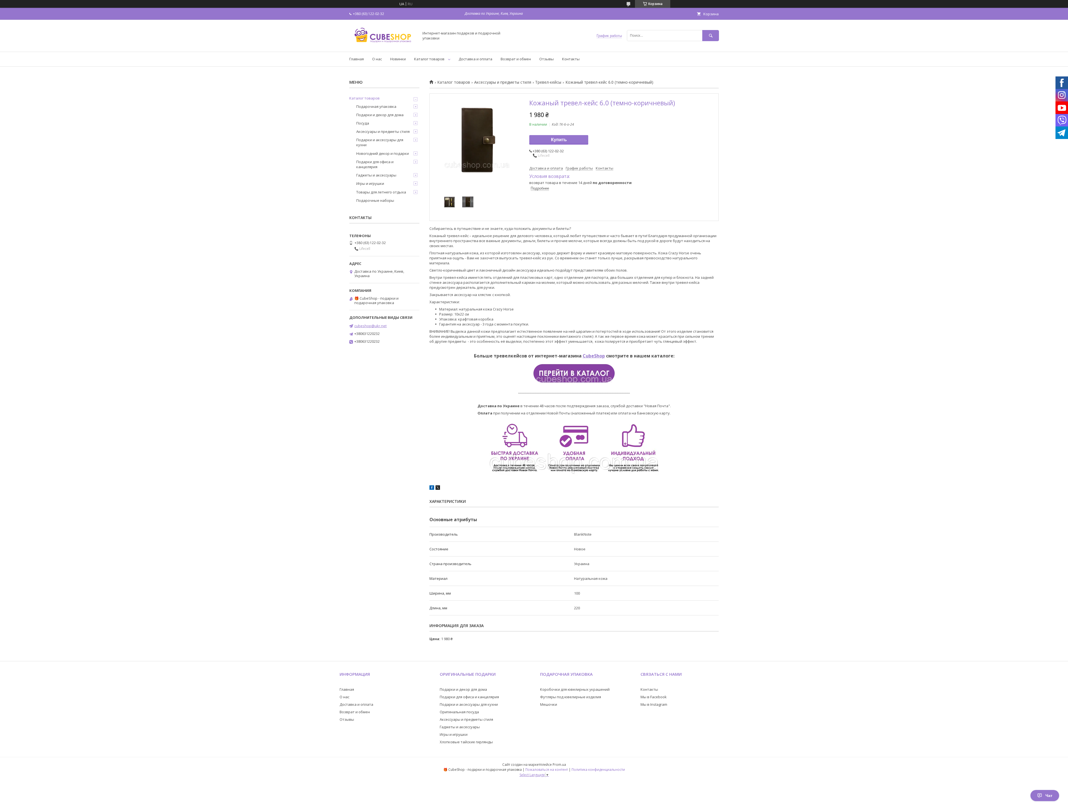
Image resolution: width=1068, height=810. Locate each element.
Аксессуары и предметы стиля (502, 82)
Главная (356, 58)
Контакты (571, 58)
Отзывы (546, 58)
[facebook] (431, 488)
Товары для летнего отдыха (381, 192)
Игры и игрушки (370, 183)
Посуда (362, 123)
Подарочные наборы (375, 200)
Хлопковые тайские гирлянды (466, 741)
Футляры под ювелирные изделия (570, 696)
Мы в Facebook (654, 696)
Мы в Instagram (654, 704)
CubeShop (594, 356)
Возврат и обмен (516, 58)
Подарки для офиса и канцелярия (375, 164)
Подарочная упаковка (376, 106)
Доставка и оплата (475, 58)
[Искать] (710, 35)
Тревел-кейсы (548, 82)
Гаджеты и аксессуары (376, 175)
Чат (1048, 795)
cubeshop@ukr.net (370, 326)
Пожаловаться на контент (546, 769)
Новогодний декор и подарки (382, 153)
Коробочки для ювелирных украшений (575, 689)
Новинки (398, 58)
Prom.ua (559, 764)
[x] (438, 488)
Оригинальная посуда (459, 711)
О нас (377, 58)
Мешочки (548, 704)
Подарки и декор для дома (380, 114)
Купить (559, 139)
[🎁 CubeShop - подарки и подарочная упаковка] (382, 44)
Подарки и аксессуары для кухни (379, 142)
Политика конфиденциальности (598, 769)
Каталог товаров (429, 58)
